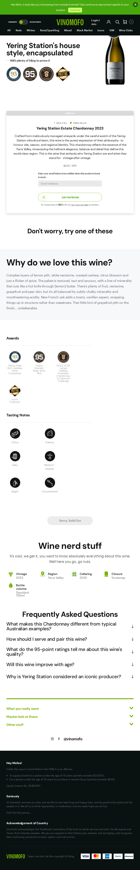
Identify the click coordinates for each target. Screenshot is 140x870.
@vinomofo (73, 739)
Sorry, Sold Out (70, 521)
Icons (101, 30)
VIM (111, 30)
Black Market (85, 30)
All (9, 30)
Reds (19, 30)
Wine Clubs (126, 30)
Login (94, 20)
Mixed (68, 30)
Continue (75, 10)
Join (93, 24)
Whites (31, 30)
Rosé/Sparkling (49, 30)
